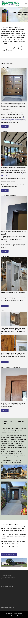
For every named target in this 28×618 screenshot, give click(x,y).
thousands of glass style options (15, 108)
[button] (26, 3)
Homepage (7, 615)
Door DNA (26, 17)
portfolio (10, 430)
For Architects (20, 615)
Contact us (4, 455)
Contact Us (13, 615)
